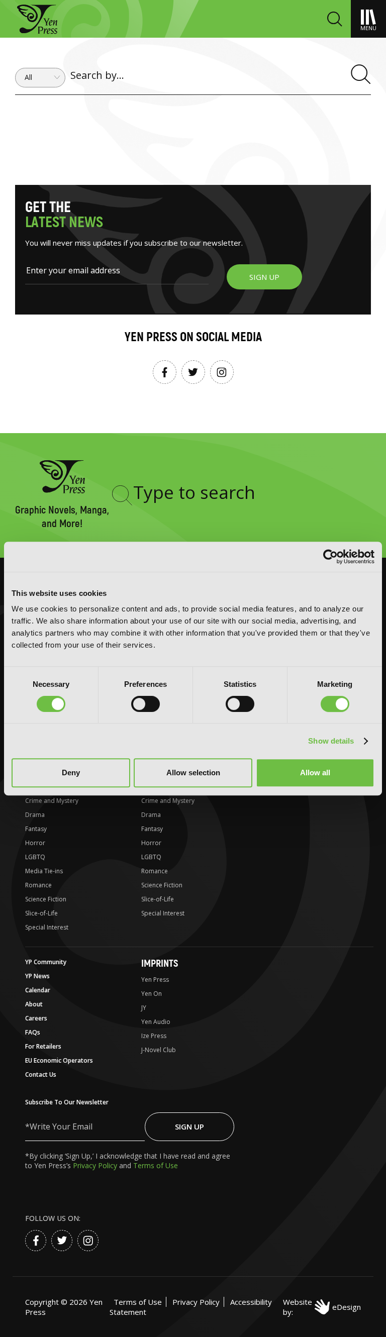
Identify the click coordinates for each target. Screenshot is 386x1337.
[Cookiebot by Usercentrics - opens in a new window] (330, 556)
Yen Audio (155, 1021)
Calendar (37, 990)
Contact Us (40, 1074)
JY (143, 1007)
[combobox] (40, 77)
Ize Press (153, 1036)
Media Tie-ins (44, 871)
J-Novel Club (158, 1050)
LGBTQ (35, 857)
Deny (71, 772)
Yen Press (155, 979)
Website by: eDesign (322, 1307)
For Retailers (43, 1046)
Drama (35, 814)
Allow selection (193, 772)
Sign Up (189, 1126)
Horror (35, 843)
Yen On (151, 993)
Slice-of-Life (41, 913)
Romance (38, 885)
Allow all (315, 772)
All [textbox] (28, 77)
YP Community (45, 962)
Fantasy (36, 829)
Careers (36, 1018)
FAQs (32, 1032)
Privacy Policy (96, 1165)
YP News (37, 976)
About (34, 1004)
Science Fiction (45, 899)
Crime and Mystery (51, 800)
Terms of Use (155, 1165)
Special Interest (46, 927)
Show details (331, 741)
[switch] (145, 704)
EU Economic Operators (59, 1060)
